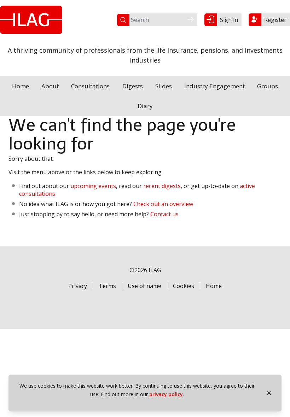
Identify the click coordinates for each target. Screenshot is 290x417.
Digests (132, 86)
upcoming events (93, 186)
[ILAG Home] (31, 20)
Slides (163, 86)
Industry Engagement (214, 86)
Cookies (183, 286)
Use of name (144, 286)
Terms (107, 286)
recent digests (162, 186)
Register (275, 20)
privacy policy (166, 394)
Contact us (164, 214)
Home (20, 86)
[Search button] (191, 19)
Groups (267, 86)
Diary (145, 106)
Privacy (77, 286)
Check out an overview (163, 204)
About (50, 86)
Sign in (229, 20)
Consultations (90, 86)
